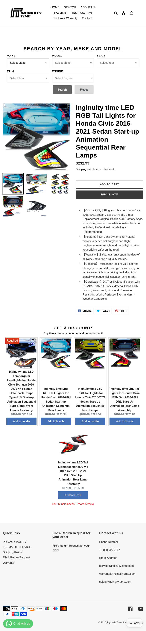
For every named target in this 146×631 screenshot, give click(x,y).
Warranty (8, 562)
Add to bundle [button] (21, 421)
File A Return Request (16, 557)
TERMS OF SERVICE (17, 547)
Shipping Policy (12, 552)
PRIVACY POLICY (14, 541)
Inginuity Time (114, 622)
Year (101, 55)
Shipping (81, 169)
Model (57, 55)
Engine (57, 71)
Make (11, 55)
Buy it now (109, 194)
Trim (10, 71)
